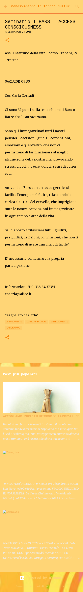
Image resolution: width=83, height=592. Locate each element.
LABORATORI (13, 327)
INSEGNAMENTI (59, 321)
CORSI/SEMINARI (36, 321)
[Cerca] (77, 6)
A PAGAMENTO (14, 321)
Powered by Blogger (44, 578)
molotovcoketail (56, 586)
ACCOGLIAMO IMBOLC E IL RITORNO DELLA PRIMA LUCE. (41, 416)
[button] (7, 40)
